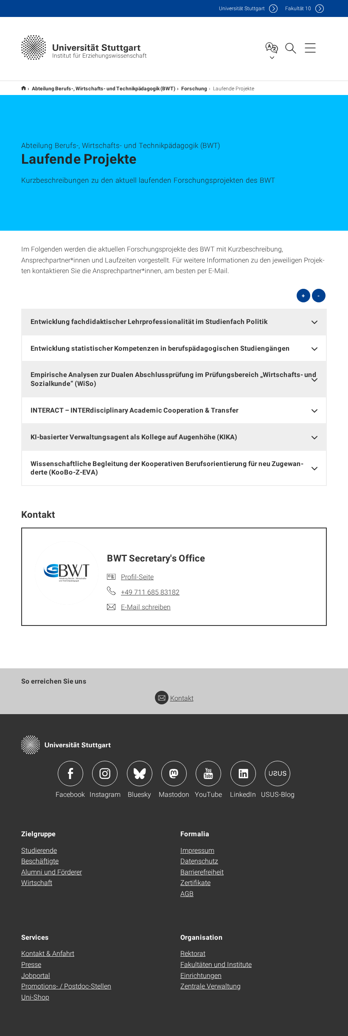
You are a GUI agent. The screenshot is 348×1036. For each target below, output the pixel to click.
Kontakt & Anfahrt (47, 953)
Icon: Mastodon (174, 773)
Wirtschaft (36, 882)
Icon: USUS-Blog (277, 773)
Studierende (39, 850)
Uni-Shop (35, 996)
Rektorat (192, 953)
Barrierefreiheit (202, 871)
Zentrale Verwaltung (210, 985)
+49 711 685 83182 (150, 591)
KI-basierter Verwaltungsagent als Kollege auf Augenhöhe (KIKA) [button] (134, 436)
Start (23, 88)
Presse (31, 964)
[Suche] (290, 47)
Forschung (194, 88)
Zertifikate (195, 882)
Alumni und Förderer (51, 871)
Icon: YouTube (208, 773)
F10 (298, 8)
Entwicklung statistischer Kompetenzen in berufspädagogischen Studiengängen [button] (160, 347)
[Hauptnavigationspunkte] (310, 47)
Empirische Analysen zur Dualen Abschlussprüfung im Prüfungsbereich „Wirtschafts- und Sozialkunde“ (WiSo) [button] (174, 379)
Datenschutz (199, 860)
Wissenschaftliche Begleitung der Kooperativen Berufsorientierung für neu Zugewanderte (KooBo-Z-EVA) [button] (167, 468)
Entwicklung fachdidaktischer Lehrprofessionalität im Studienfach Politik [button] (149, 321)
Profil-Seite (137, 576)
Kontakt (182, 697)
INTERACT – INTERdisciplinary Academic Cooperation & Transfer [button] (135, 409)
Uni (242, 8)
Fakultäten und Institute (216, 964)
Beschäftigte (40, 860)
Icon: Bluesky (139, 773)
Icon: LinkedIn (243, 773)
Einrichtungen (201, 975)
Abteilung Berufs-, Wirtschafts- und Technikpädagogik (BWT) (103, 88)
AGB (187, 893)
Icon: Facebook (70, 773)
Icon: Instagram (105, 773)
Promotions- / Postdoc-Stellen (66, 985)
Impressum (197, 850)
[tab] (174, 322)
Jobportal (35, 975)
